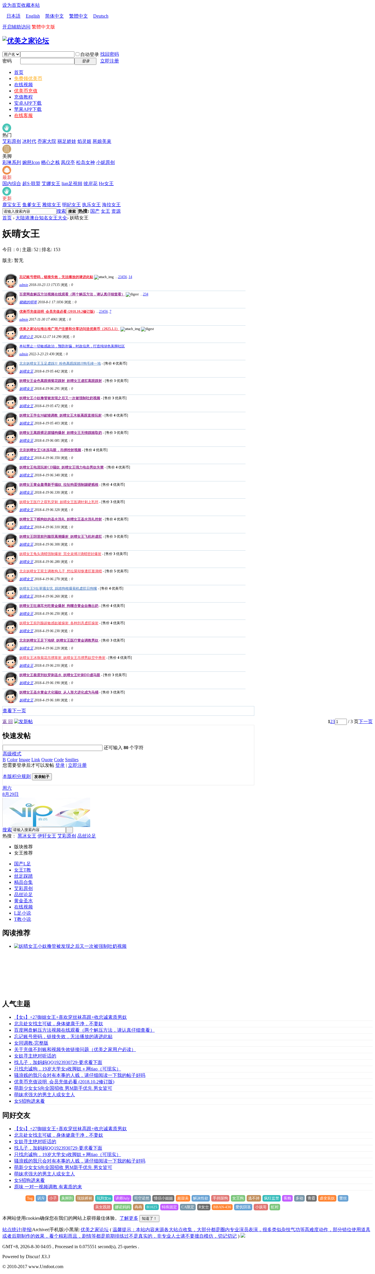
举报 (26, 1229)
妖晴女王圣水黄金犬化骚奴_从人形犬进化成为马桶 (58, 692)
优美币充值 (26, 90)
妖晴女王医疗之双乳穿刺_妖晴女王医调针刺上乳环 (58, 502)
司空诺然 (141, 1198)
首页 (18, 72)
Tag (30, 1198)
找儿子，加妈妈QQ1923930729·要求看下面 (58, 1062)
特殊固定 (169, 1207)
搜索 (61, 211)
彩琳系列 (11, 162)
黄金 (18, 900)
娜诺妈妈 (122, 1207)
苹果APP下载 (28, 109)
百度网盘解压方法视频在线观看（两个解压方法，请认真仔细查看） (72, 294)
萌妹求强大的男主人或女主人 (44, 1094)
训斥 (41, 1198)
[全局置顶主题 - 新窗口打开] (10, 286)
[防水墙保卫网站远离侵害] (243, 1236)
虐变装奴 (327, 1198)
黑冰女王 (27, 835)
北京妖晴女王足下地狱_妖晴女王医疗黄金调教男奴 (58, 640)
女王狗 (238, 1198)
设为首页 (11, 5)
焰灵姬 (84, 141)
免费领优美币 (28, 78)
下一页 (366, 721)
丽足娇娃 (66, 141)
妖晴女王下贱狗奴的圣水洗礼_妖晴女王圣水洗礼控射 (60, 519)
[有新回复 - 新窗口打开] (10, 372)
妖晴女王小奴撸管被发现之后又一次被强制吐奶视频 (59, 398)
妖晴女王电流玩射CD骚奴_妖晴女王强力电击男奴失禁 (61, 467)
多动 (299, 1198)
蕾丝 (343, 1198)
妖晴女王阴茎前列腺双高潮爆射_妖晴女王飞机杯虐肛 (60, 536)
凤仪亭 (68, 162)
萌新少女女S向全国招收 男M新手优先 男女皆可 (63, 1088)
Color (12, 759)
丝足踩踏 (23, 876)
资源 (116, 211)
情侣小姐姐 (163, 1198)
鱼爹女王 (31, 204)
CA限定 (187, 1207)
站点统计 (11, 1229)
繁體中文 (78, 15)
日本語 (13, 15)
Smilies (72, 759)
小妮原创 (105, 162)
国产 (95, 211)
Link (35, 759)
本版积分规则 (17, 776)
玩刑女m (104, 1198)
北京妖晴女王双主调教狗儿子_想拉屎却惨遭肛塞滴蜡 (60, 571)
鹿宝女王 (11, 204)
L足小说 (22, 913)
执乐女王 (91, 204)
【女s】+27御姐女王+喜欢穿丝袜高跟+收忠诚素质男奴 (70, 1017)
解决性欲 (200, 1198)
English (33, 15)
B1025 (151, 1207)
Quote (47, 759)
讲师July (122, 1198)
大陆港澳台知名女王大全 (41, 217)
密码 (7, 60)
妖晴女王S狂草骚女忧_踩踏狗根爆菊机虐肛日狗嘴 (58, 588)
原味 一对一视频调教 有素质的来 (48, 1186)
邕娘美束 (102, 141)
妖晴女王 (26, 371)
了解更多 (129, 1218)
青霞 (311, 1198)
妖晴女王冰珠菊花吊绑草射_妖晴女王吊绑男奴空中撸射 (62, 658)
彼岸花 (90, 183)
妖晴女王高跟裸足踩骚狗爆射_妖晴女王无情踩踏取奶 (60, 433)
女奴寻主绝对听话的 (35, 1055)
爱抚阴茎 (243, 1207)
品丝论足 (86, 835)
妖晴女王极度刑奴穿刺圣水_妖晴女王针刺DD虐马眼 (59, 675)
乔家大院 (47, 141)
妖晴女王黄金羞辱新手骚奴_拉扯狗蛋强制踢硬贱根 (58, 485)
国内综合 (11, 183)
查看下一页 (14, 710)
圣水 (28, 900)
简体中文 (54, 15)
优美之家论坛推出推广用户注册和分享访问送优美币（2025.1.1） (69, 329)
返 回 (7, 721)
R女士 (204, 1207)
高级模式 (12, 753)
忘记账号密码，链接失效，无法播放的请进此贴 (56, 277)
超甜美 (183, 1198)
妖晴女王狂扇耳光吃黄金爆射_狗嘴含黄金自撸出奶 (58, 606)
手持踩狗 (220, 1198)
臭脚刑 (67, 1198)
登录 (60, 765)
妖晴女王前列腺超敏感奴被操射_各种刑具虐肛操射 (58, 623)
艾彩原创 (11, 141)
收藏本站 (30, 5)
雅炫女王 (51, 204)
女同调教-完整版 (31, 1042)
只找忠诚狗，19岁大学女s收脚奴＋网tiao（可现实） (67, 1068)
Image (24, 759)
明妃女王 (71, 204)
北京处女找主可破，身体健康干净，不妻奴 (58, 1023)
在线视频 (23, 84)
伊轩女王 (47, 835)
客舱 (287, 1198)
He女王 (106, 183)
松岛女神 (85, 162)
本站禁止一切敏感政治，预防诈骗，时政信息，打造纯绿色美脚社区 (72, 346)
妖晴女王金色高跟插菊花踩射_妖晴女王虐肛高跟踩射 (60, 381)
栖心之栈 (50, 162)
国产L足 (22, 863)
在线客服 (23, 115)
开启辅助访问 (16, 26)
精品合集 (23, 882)
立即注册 (109, 60)
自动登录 (89, 54)
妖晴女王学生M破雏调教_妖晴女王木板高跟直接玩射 (60, 415)
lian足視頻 (72, 183)
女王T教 (22, 869)
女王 (105, 211)
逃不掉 (254, 1198)
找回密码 (109, 54)
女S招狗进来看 (29, 1101)
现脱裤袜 (84, 1198)
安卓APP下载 (28, 103)
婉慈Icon (31, 162)
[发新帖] (23, 721)
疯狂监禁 (271, 1198)
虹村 (275, 1207)
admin (23, 285)
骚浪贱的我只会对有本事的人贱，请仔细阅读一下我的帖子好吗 (79, 1075)
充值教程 (23, 96)
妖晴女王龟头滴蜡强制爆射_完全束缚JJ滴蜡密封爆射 (60, 554)
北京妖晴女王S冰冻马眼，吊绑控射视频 (50, 450)
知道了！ (149, 1218)
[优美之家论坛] (25, 41)
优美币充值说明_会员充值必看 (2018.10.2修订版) (57, 311)
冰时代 (29, 141)
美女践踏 (102, 1207)
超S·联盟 (31, 183)
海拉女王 (111, 204)
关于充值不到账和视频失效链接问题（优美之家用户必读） (75, 1049)
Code (59, 759)
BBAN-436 (222, 1207)
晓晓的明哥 (28, 302)
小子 (53, 1198)
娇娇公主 (26, 337)
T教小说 (22, 919)
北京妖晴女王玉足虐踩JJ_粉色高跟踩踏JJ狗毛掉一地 (60, 363)
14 (130, 277)
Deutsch (100, 15)
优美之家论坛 (95, 1229)
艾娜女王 (51, 183)
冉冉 (138, 1207)
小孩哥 (261, 1207)
